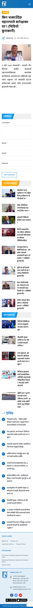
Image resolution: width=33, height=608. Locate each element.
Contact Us (14, 541)
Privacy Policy (20, 544)
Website (5, 163)
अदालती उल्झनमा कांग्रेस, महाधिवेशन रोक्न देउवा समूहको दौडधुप (19, 445)
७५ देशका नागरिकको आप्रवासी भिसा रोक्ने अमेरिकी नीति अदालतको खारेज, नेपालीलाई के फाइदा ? (18, 512)
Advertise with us (8, 544)
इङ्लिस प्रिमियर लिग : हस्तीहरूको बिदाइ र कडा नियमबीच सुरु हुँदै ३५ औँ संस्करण (19, 478)
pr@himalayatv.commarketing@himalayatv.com (22, 588)
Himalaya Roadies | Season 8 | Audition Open (15, 561)
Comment (6, 123)
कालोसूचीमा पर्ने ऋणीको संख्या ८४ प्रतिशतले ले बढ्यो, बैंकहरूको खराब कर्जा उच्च (18, 490)
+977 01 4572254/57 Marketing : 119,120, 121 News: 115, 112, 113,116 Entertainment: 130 (20, 579)
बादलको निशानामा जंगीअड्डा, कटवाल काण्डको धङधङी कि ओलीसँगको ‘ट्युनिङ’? (18, 525)
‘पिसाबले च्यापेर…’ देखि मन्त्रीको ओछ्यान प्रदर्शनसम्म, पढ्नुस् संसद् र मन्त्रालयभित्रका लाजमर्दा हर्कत (18, 422)
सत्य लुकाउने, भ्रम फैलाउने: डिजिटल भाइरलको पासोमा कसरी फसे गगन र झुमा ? (18, 434)
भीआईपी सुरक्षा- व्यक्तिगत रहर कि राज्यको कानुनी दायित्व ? (17, 502)
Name (4, 143)
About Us (5, 541)
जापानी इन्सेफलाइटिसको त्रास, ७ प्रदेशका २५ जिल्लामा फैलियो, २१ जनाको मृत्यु (17, 466)
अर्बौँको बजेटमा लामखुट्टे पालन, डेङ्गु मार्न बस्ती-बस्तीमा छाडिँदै (18, 455)
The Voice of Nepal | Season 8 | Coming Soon (15, 556)
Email (4, 153)
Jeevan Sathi (6, 565)
